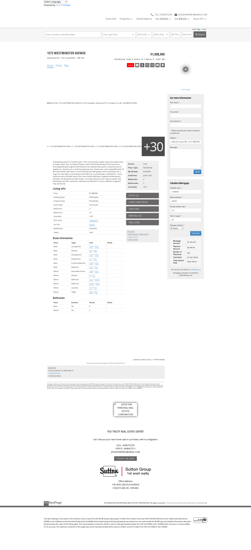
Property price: (175, 188)
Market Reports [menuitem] (144, 18)
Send (197, 171)
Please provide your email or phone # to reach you (185, 131)
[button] (125, 458)
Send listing (134, 208)
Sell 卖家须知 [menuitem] (181, 18)
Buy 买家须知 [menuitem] (161, 18)
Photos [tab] (59, 65)
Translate (65, 5)
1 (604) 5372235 (132, 237)
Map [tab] (66, 65)
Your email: (174, 112)
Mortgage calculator (144, 215)
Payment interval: (176, 225)
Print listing (134, 222)
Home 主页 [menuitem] (111, 18)
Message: (173, 147)
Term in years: (175, 216)
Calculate (196, 233)
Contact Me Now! (125, 459)
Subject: (173, 138)
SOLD (204, 29)
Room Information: (63, 238)
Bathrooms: (59, 298)
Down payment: (176, 197)
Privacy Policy (172, 503)
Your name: (174, 102)
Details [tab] (50, 65)
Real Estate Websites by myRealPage (193, 503)
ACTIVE (194, 29)
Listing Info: (59, 188)
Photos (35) (134, 195)
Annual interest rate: (177, 206)
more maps (185, 89)
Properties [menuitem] (125, 18)
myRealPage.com (195, 269)
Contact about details (138, 202)
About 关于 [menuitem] (198, 18)
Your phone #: (175, 121)
